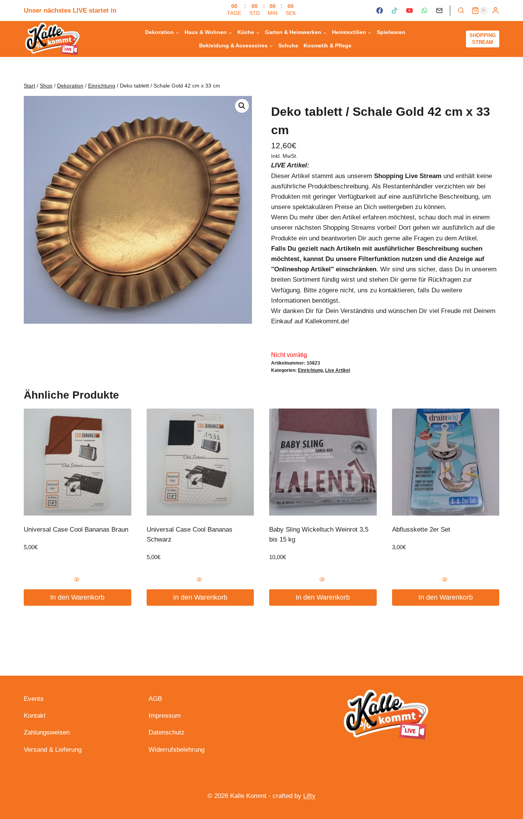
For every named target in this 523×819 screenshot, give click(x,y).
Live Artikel (337, 370)
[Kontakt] (439, 10)
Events (34, 698)
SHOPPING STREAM (482, 38)
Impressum (165, 715)
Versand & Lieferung (53, 749)
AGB (155, 698)
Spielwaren (391, 32)
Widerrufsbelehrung (176, 749)
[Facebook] (379, 10)
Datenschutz (167, 732)
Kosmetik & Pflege (327, 45)
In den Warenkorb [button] (77, 597)
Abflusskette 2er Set (421, 529)
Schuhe (288, 45)
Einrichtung (310, 370)
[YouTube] (409, 10)
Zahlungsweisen (47, 732)
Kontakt (35, 715)
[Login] (495, 10)
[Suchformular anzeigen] (461, 11)
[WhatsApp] (424, 10)
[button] (242, 106)
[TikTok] (394, 10)
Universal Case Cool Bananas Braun (76, 529)
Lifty (309, 796)
